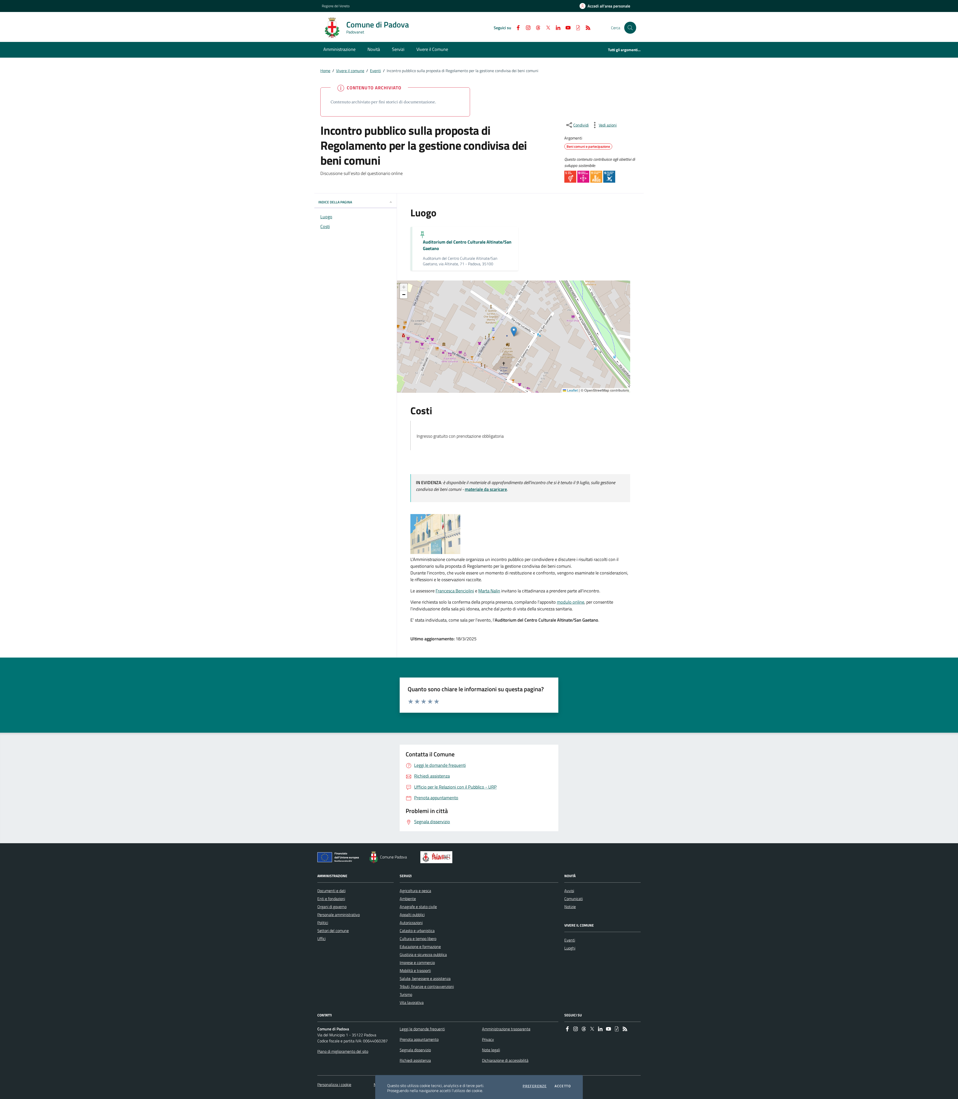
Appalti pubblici (412, 915)
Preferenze (535, 1086)
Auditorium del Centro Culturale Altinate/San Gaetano (467, 245)
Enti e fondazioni (331, 899)
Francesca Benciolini (455, 590)
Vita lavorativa (412, 1002)
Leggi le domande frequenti (422, 1029)
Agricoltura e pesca (415, 891)
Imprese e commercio (417, 962)
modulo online (570, 602)
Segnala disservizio (415, 1050)
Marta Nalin (489, 590)
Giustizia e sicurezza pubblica (423, 955)
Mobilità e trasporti (415, 970)
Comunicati (573, 899)
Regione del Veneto (336, 5)
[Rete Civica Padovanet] (437, 857)
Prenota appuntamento (419, 1039)
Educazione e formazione (420, 947)
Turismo (406, 994)
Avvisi (569, 891)
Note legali (491, 1050)
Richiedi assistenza (415, 1060)
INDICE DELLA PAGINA (335, 202)
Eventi (375, 71)
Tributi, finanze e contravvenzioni (427, 986)
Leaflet (572, 390)
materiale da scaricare (486, 489)
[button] (630, 28)
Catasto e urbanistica (417, 931)
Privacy (488, 1039)
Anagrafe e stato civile (418, 907)
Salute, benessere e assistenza (425, 978)
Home (325, 71)
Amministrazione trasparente (506, 1029)
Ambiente (408, 899)
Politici (322, 923)
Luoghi (569, 948)
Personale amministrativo (338, 915)
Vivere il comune (350, 71)
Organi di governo (332, 907)
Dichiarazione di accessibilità (505, 1060)
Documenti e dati (331, 891)
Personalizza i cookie (334, 1085)
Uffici (321, 939)
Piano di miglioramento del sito (342, 1051)
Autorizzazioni (411, 923)
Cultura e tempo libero (418, 939)
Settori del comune (333, 931)
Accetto (563, 1086)
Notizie (570, 907)
